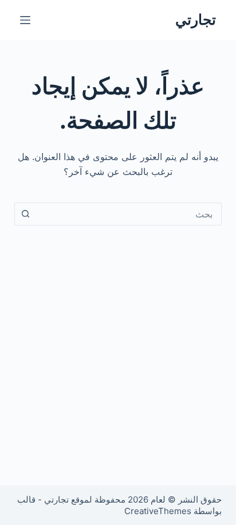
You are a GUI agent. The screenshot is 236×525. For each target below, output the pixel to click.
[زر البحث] (26, 214)
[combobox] (129, 214)
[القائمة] (25, 20)
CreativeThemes (157, 510)
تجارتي (195, 19)
